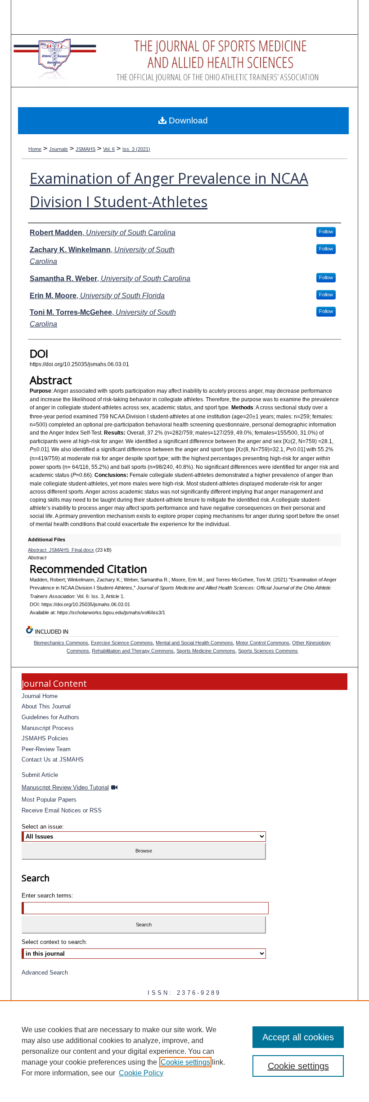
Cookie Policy (141, 1073)
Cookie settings (185, 1062)
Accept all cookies (298, 1037)
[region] (184, 1051)
